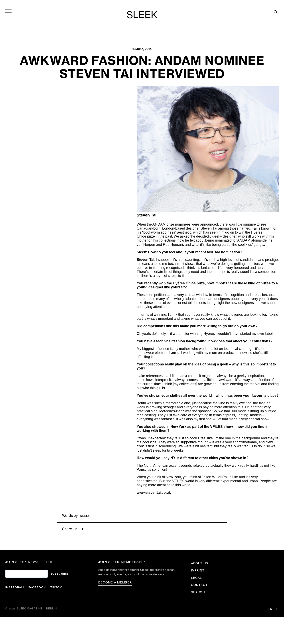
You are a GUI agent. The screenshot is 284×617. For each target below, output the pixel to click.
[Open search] (275, 12)
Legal (196, 577)
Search (198, 592)
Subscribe (59, 573)
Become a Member (115, 582)
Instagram (14, 587)
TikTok (56, 587)
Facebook (37, 587)
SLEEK (142, 15)
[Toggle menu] (8, 10)
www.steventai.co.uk (154, 492)
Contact (199, 584)
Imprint (197, 570)
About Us (199, 563)
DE (277, 609)
